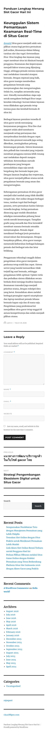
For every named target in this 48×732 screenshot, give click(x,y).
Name (7, 389)
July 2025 (10, 656)
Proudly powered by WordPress (16, 727)
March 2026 (12, 628)
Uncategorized (13, 686)
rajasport (8, 700)
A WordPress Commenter (16, 588)
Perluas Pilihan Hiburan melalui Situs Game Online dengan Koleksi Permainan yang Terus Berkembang (24, 558)
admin (10, 323)
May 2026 (11, 621)
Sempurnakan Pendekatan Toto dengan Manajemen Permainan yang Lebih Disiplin (24, 530)
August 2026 (12, 611)
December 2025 (13, 639)
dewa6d (7, 43)
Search (7, 501)
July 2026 (10, 614)
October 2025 (12, 646)
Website (8, 414)
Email (7, 402)
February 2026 (13, 632)
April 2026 (11, 625)
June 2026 (11, 618)
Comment (9, 352)
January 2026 (12, 635)
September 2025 (14, 649)
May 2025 (11, 663)
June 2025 (11, 659)
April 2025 (11, 666)
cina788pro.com (11, 714)
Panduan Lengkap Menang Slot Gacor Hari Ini (24, 10)
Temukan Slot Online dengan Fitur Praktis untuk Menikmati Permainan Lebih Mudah (24, 541)
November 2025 (14, 642)
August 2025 (12, 652)
